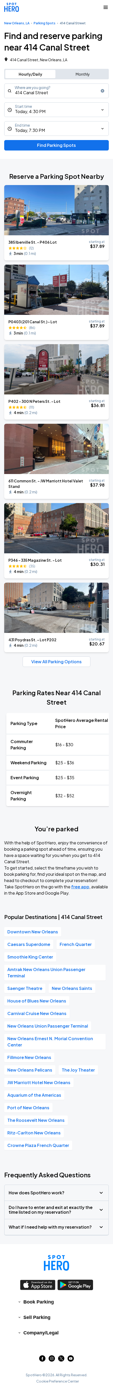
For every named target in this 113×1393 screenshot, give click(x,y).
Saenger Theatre (24, 988)
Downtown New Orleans (32, 931)
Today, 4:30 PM (30, 111)
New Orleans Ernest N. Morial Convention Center (50, 1041)
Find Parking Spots (56, 145)
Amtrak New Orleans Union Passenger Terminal (46, 972)
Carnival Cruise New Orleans (36, 1013)
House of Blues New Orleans (36, 1001)
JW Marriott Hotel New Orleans (38, 1082)
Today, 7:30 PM (30, 130)
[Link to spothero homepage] (56, 1262)
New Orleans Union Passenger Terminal (47, 1026)
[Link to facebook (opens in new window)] (42, 1360)
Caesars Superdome (28, 944)
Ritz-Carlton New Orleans (34, 1132)
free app (80, 886)
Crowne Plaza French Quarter (38, 1145)
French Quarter (76, 944)
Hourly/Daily (30, 74)
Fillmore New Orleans (29, 1057)
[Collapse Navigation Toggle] (105, 7)
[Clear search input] (102, 91)
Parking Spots (44, 23)
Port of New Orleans (28, 1107)
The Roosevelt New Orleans (36, 1120)
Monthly (83, 74)
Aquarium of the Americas (34, 1095)
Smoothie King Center (30, 957)
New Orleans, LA (16, 23)
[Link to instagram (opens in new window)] (52, 1360)
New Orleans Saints (72, 988)
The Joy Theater (78, 1070)
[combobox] (56, 90)
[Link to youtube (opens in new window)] (71, 1360)
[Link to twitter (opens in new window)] (61, 1360)
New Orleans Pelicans (29, 1070)
